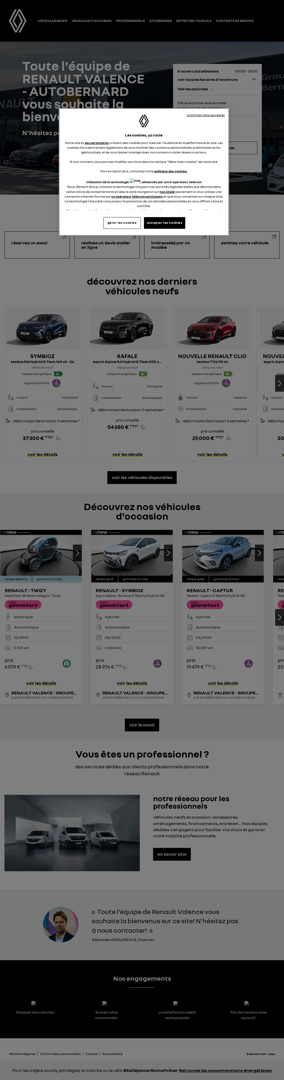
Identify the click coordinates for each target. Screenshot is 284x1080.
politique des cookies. (170, 171)
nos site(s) (167, 192)
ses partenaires (97, 143)
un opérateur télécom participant (137, 196)
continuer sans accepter (206, 115)
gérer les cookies (122, 223)
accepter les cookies (164, 223)
